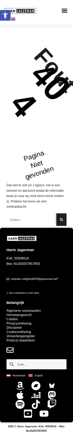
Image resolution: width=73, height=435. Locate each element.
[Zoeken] (61, 219)
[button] (64, 10)
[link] (5, 15)
